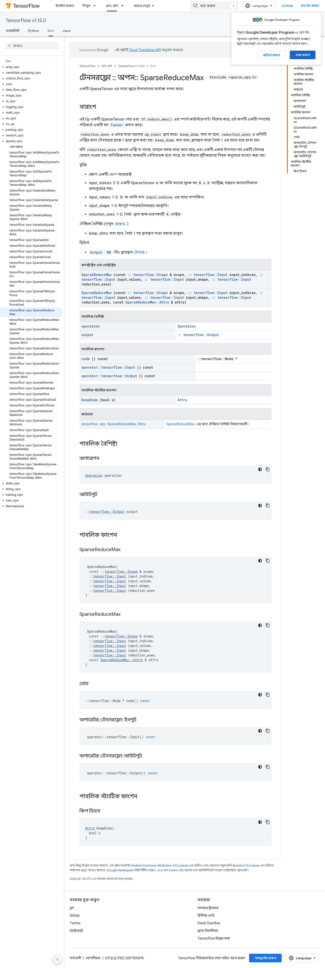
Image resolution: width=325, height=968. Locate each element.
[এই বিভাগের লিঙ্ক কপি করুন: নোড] (94, 684)
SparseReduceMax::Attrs (147, 302)
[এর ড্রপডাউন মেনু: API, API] (123, 5)
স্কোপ (113, 174)
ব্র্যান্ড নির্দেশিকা (207, 931)
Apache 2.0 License (245, 865)
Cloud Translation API (145, 50)
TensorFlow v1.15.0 (26, 21)
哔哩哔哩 (76, 931)
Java (66, 31)
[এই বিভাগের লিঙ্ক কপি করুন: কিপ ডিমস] (106, 811)
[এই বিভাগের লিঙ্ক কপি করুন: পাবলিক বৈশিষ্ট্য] (123, 444)
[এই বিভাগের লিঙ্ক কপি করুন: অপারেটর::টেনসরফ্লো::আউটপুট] (148, 756)
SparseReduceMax (96, 274)
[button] (31, 67)
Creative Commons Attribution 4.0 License (159, 865)
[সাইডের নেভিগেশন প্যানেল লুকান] (57, 959)
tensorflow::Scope (150, 274)
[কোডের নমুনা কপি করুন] (267, 469)
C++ (51, 31)
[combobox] (214, 5)
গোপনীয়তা (93, 958)
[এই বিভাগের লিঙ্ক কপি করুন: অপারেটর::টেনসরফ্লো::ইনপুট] (142, 720)
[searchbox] (32, 46)
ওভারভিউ (12, 31)
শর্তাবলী (75, 958)
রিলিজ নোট (205, 915)
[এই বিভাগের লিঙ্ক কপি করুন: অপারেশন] (105, 459)
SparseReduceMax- (181, 424)
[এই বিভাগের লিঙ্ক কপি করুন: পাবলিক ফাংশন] (123, 535)
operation (90, 326)
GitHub (287, 6)
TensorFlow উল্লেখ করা (213, 938)
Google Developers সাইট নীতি (127, 870)
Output (96, 252)
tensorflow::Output (201, 334)
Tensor (116, 125)
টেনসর (139, 252)
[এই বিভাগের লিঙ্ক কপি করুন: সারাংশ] (101, 107)
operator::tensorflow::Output (109, 376)
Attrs (120, 224)
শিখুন (86, 6)
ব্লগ (72, 908)
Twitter (75, 923)
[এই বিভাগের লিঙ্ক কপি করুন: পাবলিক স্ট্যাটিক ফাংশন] (143, 797)
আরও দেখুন (142, 6)
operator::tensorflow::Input (108, 367)
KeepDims (89, 400)
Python (33, 31)
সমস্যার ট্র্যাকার (207, 908)
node (85, 358)
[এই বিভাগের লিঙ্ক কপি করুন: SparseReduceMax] (126, 550)
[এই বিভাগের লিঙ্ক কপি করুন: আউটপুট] (103, 495)
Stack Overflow (208, 923)
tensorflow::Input (210, 274)
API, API (112, 6)
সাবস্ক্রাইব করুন (265, 958)
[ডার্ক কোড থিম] (260, 469)
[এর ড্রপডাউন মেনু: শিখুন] (96, 5)
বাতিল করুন (271, 55)
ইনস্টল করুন (64, 6)
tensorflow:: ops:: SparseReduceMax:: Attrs (113, 424)
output (87, 334)
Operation (186, 326)
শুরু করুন (302, 55)
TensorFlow (87, 66)
